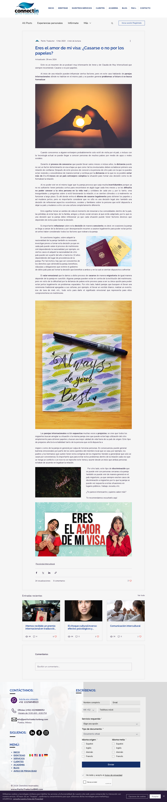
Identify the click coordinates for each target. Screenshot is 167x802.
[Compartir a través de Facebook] (36, 573)
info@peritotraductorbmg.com (29, 719)
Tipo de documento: (92, 729)
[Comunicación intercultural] (126, 610)
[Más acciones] (130, 40)
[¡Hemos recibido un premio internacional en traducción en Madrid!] (41, 610)
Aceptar (155, 796)
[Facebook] (39, 733)
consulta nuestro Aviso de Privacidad (28, 799)
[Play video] (83, 529)
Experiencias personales (50, 23)
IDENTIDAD (19, 755)
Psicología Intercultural (45, 564)
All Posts (27, 23)
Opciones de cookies (137, 796)
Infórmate (73, 23)
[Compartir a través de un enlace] (55, 573)
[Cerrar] (163, 796)
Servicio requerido (91, 719)
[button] (63, 8)
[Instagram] (46, 733)
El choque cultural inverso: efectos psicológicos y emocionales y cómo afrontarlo (82, 627)
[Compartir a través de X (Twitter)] (43, 573)
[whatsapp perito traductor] (14, 700)
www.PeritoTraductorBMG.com (27, 789)
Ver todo (141, 595)
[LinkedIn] (32, 733)
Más (86, 23)
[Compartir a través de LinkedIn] (49, 573)
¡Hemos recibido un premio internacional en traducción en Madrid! (40, 627)
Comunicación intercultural (125, 626)
